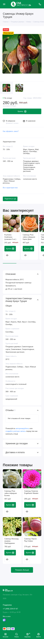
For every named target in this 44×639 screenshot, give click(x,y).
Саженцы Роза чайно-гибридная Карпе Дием (29, 237)
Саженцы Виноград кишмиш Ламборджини (11, 541)
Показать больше (22, 570)
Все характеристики (10, 188)
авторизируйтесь (22, 428)
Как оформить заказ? (11, 131)
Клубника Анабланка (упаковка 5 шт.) (10, 237)
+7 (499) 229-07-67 (10, 609)
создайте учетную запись (16, 431)
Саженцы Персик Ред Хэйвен (30, 540)
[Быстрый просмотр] (7, 255)
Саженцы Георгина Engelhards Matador (31, 492)
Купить (8, 249)
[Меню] (4, 4)
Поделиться (9, 199)
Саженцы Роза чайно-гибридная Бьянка (10, 493)
